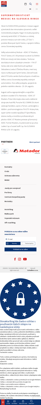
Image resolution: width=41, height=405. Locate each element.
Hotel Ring (9, 209)
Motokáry (8, 201)
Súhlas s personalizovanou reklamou (12, 384)
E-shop (8, 403)
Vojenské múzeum (12, 218)
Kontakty (31, 403)
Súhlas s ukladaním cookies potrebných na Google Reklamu (20, 380)
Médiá (7, 180)
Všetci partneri (34, 142)
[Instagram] (19, 259)
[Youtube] (25, 259)
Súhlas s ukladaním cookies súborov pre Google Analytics (20, 386)
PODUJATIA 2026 (23, 403)
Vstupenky (14, 403)
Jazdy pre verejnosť (12, 188)
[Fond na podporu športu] (6, 151)
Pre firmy (8, 192)
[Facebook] (15, 259)
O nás (7, 171)
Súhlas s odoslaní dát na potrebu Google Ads (15, 382)
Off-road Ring (10, 222)
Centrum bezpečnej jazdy (15, 197)
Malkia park (9, 214)
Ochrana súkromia (12, 175)
